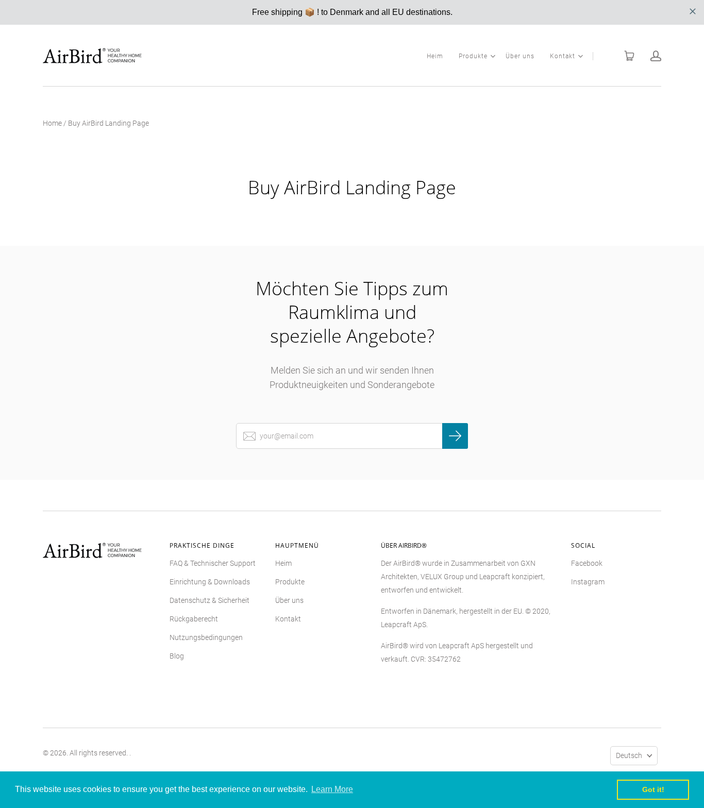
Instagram (588, 582)
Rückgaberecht (194, 619)
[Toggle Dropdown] (492, 56)
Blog (177, 656)
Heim (435, 56)
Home (52, 123)
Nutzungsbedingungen (206, 637)
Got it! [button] (653, 789)
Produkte (473, 56)
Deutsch (629, 755)
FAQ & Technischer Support (213, 563)
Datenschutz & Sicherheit (209, 600)
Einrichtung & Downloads (210, 582)
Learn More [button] (332, 789)
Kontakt (562, 56)
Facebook (586, 563)
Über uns (520, 56)
